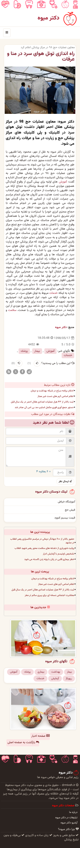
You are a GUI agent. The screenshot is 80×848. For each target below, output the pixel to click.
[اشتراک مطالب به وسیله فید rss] (9, 372)
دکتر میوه (49, 18)
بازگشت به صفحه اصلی (21, 742)
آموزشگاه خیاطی (66, 502)
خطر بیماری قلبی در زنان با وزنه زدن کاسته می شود (49, 559)
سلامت (12, 310)
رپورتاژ (69, 678)
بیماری (41, 672)
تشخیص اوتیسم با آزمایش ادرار (58, 554)
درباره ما (73, 812)
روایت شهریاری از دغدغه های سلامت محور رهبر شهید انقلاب (44, 548)
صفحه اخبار (38, 736)
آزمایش (55, 678)
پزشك (24, 351)
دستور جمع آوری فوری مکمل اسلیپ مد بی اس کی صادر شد (44, 407)
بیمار (37, 351)
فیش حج (70, 510)
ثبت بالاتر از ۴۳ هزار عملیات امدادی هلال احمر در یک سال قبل (42, 402)
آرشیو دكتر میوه (69, 823)
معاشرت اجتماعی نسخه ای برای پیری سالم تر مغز (49, 595)
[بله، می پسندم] (37, 363)
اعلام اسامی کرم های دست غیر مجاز (56, 396)
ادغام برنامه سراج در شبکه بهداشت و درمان (52, 391)
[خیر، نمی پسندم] (19, 363)
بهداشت (55, 672)
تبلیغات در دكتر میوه (66, 817)
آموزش (63, 182)
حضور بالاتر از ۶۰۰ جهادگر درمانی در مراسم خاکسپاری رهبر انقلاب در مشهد (42, 541)
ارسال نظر (64, 481)
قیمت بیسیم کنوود (64, 518)
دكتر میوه (61, 327)
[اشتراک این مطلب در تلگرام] (29, 372)
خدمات (53, 293)
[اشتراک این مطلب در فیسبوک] (22, 372)
